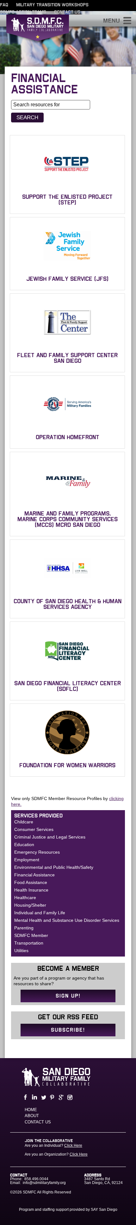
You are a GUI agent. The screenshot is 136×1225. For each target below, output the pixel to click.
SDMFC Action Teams (23, 12)
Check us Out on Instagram (69, 1097)
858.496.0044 (36, 1179)
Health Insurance (31, 889)
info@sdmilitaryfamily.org (44, 1183)
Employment (26, 859)
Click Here (73, 1145)
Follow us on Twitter (43, 1097)
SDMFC (37, 33)
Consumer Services (33, 829)
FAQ (4, 5)
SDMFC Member (31, 935)
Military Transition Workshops (52, 5)
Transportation (28, 942)
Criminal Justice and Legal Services (49, 836)
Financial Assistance (34, 874)
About (32, 1116)
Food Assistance (30, 882)
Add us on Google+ (60, 1097)
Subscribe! (68, 1030)
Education (24, 844)
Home (31, 1110)
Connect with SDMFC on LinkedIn (34, 1097)
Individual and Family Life (39, 912)
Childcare (23, 821)
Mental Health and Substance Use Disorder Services (66, 920)
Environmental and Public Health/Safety (53, 867)
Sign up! (68, 995)
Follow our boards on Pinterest (51, 1097)
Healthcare (25, 897)
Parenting (24, 927)
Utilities (21, 950)
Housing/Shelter (30, 905)
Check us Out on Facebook (25, 1097)
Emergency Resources (37, 852)
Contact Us (67, 12)
